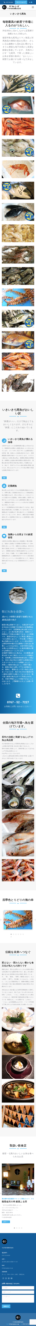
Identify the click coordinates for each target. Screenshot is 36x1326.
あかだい (18, 105)
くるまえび (18, 297)
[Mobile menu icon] (33, 7)
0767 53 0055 (9, 2)
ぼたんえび (18, 169)
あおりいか (18, 148)
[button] (11, 934)
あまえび (18, 126)
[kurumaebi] (18, 919)
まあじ (18, 319)
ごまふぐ (18, 212)
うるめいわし (18, 84)
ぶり (18, 190)
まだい (18, 340)
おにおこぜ (18, 383)
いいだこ (18, 233)
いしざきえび (18, 255)
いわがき (18, 276)
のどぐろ (18, 361)
